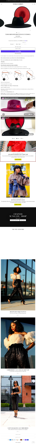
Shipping (15, 37)
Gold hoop (22, 220)
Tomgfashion (18, 4)
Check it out (17, 204)
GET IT (18, 315)
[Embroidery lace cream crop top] (18, 343)
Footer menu (18, 434)
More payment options (18, 53)
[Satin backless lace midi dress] (18, 401)
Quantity (24, 42)
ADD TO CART (18, 159)
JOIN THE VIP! (18, 437)
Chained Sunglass (15, 220)
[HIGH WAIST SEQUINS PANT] (18, 284)
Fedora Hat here (9, 91)
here (24, 57)
